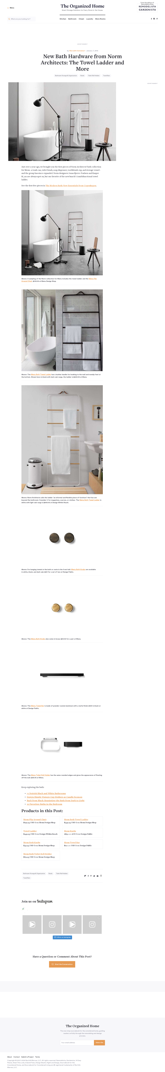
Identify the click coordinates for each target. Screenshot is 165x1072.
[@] (28, 910)
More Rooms (100, 19)
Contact (16, 1057)
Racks (82, 75)
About (9, 1057)
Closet (81, 19)
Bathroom (72, 19)
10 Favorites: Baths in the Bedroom (44, 804)
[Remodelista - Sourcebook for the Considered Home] (147, 6)
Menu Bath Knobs (78, 569)
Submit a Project (27, 1057)
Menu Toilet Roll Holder (40, 775)
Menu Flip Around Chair (35, 820)
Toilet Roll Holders (93, 75)
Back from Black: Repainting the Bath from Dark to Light (55, 800)
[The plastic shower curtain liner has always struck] (52, 924)
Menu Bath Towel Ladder (41, 374)
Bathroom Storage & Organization (66, 75)
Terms (37, 1057)
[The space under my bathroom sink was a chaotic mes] (72, 924)
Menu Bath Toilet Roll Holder (37, 854)
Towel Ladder (30, 831)
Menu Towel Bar (37, 706)
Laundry (89, 19)
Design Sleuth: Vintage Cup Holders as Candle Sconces (54, 797)
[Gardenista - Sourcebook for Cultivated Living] (147, 10)
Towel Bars (106, 75)
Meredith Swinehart (77, 51)
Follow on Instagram (63, 937)
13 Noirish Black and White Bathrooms (46, 793)
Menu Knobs (70, 831)
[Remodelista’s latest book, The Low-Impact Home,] (92, 924)
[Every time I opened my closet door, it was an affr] (32, 924)
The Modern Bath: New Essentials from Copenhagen (70, 186)
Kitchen (63, 19)
